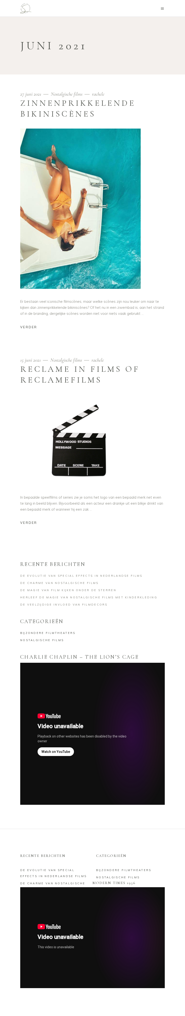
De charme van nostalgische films (59, 583)
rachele (98, 94)
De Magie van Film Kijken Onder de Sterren (68, 590)
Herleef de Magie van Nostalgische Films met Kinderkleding (88, 597)
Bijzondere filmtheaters (48, 633)
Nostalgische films (66, 94)
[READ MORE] (32, 327)
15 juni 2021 (31, 360)
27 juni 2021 (31, 94)
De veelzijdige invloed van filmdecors (64, 604)
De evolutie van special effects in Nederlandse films (81, 575)
